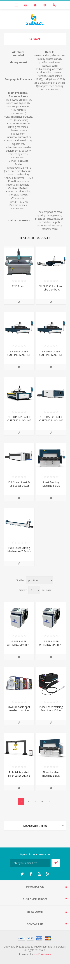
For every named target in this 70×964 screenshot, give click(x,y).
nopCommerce (42, 954)
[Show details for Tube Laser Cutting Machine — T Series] (19, 523)
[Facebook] (31, 874)
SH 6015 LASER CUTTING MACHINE (51, 353)
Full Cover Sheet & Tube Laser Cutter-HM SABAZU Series (19, 486)
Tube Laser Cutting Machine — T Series (19, 549)
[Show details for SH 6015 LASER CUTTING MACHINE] (51, 327)
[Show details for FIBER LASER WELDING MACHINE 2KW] (19, 617)
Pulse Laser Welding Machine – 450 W (51, 708)
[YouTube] (39, 874)
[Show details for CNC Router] (19, 261)
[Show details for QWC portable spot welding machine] (19, 682)
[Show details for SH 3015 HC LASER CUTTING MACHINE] (51, 392)
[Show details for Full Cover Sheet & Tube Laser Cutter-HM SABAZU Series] (19, 458)
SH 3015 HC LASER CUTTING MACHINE (51, 418)
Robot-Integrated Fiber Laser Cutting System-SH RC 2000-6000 (19, 777)
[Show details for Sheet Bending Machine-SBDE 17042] (51, 458)
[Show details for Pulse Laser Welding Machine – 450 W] (51, 682)
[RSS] (48, 874)
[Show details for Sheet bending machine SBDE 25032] (51, 748)
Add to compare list (19, 301)
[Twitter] (22, 874)
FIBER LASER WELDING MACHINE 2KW (19, 645)
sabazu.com (58, 55)
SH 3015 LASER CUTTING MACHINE (19, 353)
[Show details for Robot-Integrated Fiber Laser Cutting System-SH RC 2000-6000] (19, 748)
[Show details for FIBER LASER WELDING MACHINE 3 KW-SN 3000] (51, 617)
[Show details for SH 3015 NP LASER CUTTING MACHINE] (19, 392)
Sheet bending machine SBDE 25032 (51, 776)
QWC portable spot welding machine (19, 708)
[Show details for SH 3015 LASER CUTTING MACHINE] (19, 327)
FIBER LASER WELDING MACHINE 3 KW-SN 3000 (51, 645)
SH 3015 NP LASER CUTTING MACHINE (19, 418)
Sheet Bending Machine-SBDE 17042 (51, 486)
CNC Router (19, 286)
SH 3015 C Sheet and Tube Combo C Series (51, 289)
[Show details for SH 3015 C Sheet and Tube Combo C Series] (51, 261)
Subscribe (56, 863)
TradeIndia (23, 106)
